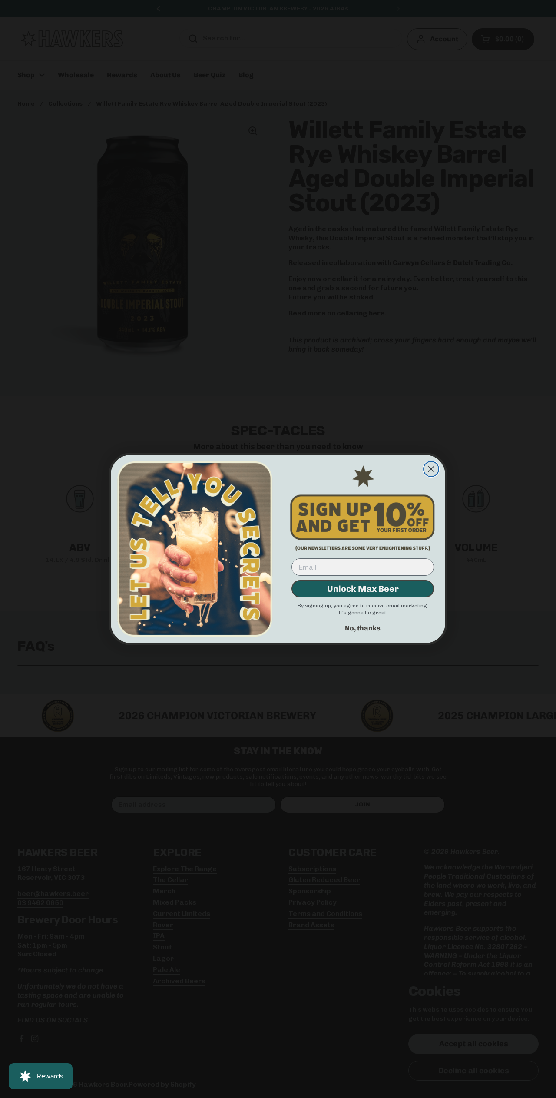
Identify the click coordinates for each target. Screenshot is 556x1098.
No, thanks (363, 628)
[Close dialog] (431, 469)
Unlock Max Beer (363, 589)
